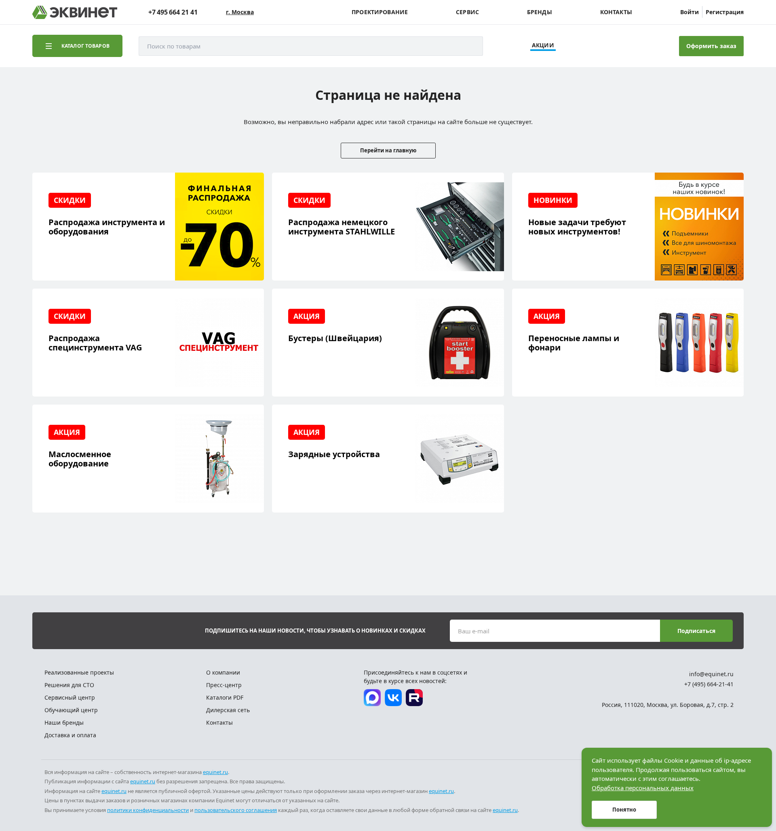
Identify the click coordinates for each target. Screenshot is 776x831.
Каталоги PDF (224, 697)
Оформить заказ (711, 46)
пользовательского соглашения (235, 810)
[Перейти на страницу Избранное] (630, 46)
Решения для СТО (69, 685)
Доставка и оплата (70, 735)
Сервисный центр (69, 697)
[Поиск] (469, 46)
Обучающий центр (71, 710)
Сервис (467, 12)
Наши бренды (64, 722)
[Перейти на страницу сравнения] (607, 46)
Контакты (616, 12)
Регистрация (725, 12)
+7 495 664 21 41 (173, 12)
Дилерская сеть (228, 710)
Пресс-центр (224, 685)
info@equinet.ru (711, 674)
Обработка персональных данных (643, 788)
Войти (689, 12)
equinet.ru (215, 772)
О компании (223, 672)
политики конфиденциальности (148, 810)
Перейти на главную (388, 150)
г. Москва (240, 12)
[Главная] (74, 12)
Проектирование (380, 12)
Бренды (539, 12)
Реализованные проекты (79, 672)
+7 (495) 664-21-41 (709, 684)
